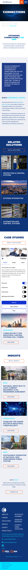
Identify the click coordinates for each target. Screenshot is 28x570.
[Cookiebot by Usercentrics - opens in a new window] (20, 258)
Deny (14, 310)
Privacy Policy (7, 530)
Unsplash (20, 556)
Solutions (9, 24)
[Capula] (7, 2)
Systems (15, 24)
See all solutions (14, 150)
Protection (5, 26)
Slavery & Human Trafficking (19, 527)
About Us (5, 514)
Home (3, 24)
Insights (5, 524)
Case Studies (6, 521)
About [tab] (23, 262)
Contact (5, 527)
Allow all (14, 302)
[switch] (24, 287)
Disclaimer (5, 568)
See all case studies (14, 242)
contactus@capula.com (10, 542)
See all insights (14, 361)
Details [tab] (14, 262)
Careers (5, 517)
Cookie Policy (6, 566)
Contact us (14, 492)
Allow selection (14, 306)
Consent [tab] (5, 262)
